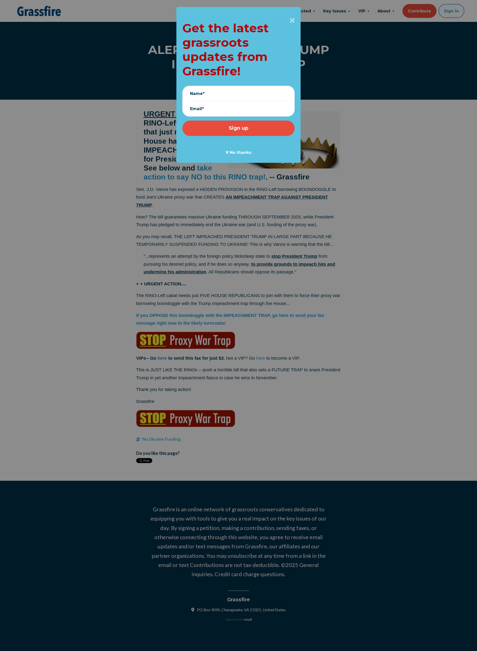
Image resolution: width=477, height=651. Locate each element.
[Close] (292, 20)
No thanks (240, 152)
